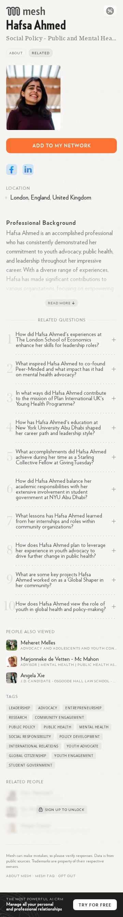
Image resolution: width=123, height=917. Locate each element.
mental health (94, 727)
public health (57, 727)
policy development (79, 736)
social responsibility (30, 736)
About (16, 53)
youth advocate (83, 746)
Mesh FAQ (45, 876)
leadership (19, 707)
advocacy (47, 707)
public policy (22, 727)
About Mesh (18, 876)
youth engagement (73, 755)
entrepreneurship (83, 707)
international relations (33, 746)
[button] (45, 876)
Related (41, 53)
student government (30, 765)
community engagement (59, 717)
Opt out (67, 876)
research (18, 717)
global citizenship (27, 755)
